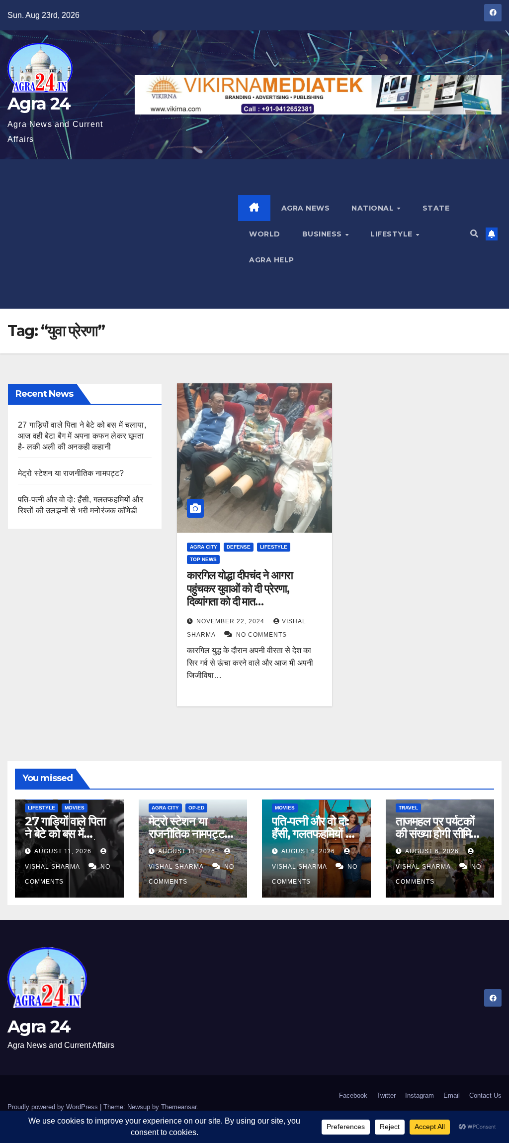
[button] (474, 233)
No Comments (261, 634)
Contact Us (485, 1095)
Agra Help (271, 259)
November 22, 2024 (231, 621)
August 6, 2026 (309, 851)
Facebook (353, 1095)
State (436, 208)
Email (451, 1095)
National (373, 208)
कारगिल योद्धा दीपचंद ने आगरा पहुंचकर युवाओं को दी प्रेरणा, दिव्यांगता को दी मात (239, 588)
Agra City (203, 547)
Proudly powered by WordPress (53, 1107)
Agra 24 (38, 103)
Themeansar (178, 1107)
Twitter (386, 1095)
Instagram (419, 1095)
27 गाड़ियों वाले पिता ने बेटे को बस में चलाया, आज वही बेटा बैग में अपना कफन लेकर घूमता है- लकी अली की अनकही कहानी (82, 436)
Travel (408, 807)
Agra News (305, 208)
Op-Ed (196, 807)
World (264, 233)
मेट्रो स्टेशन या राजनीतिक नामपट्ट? (71, 473)
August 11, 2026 (63, 851)
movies (75, 807)
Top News (203, 559)
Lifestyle (392, 233)
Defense (239, 547)
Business (323, 233)
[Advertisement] (122, 234)
